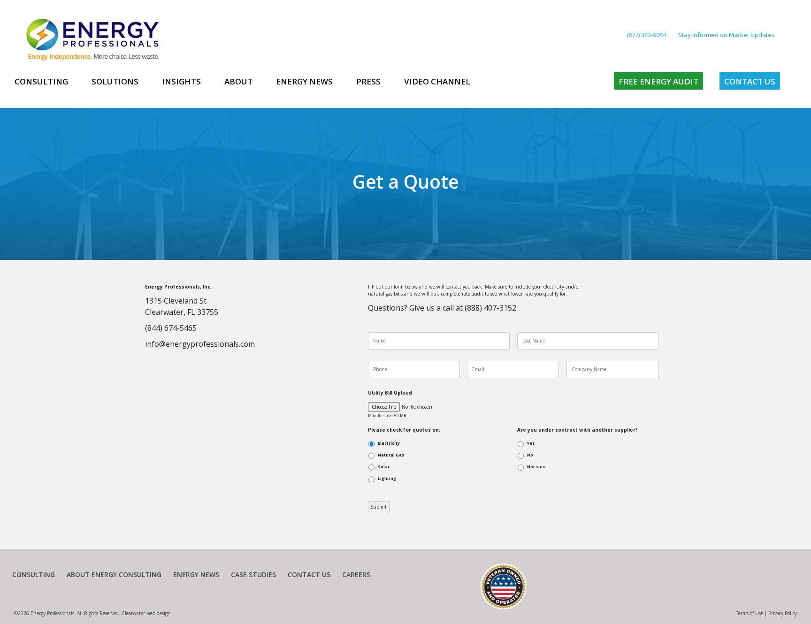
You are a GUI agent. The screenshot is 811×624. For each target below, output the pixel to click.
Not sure (536, 467)
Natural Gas (391, 455)
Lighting (387, 478)
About (238, 81)
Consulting (41, 81)
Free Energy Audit (658, 81)
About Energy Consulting (114, 574)
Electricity (389, 443)
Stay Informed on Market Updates (726, 34)
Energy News (304, 81)
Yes (531, 443)
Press (368, 81)
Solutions (115, 81)
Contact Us (749, 81)
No (530, 455)
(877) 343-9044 (646, 34)
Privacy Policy (782, 613)
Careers (356, 574)
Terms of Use (749, 613)
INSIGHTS (181, 81)
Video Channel (437, 81)
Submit (378, 506)
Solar (384, 467)
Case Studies (253, 574)
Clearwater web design (146, 613)
